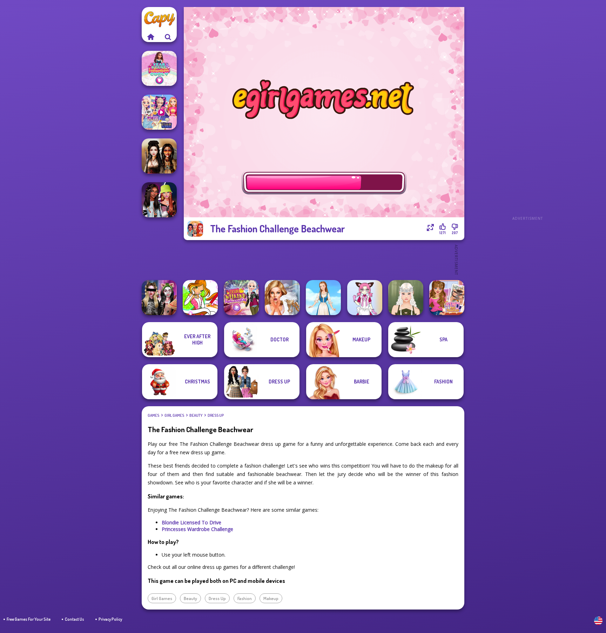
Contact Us (74, 619)
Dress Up (216, 415)
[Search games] (168, 37)
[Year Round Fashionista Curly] (159, 68)
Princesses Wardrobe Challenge (197, 529)
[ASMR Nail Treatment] (446, 297)
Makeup (270, 598)
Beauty (195, 415)
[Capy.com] (150, 37)
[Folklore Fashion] (323, 297)
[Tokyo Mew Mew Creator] (364, 297)
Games (153, 415)
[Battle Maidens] (159, 155)
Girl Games (174, 415)
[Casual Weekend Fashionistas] (241, 297)
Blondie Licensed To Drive (191, 522)
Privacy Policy (110, 619)
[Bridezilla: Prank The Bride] (282, 297)
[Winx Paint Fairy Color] (200, 297)
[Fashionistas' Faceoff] (159, 199)
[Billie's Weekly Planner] (159, 297)
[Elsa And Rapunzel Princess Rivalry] (159, 112)
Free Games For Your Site (28, 619)
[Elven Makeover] (405, 297)
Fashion (244, 598)
